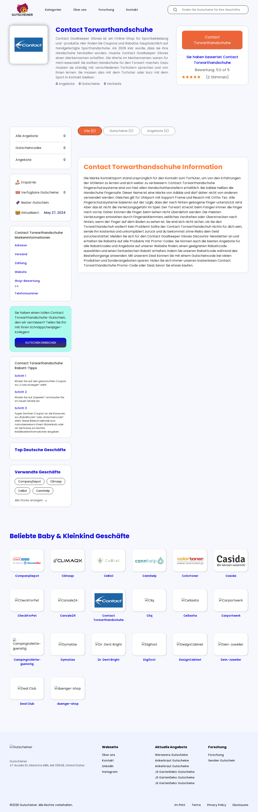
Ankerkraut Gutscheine (172, 760)
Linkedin (107, 766)
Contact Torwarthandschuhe (212, 40)
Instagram (110, 772)
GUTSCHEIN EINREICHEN (40, 343)
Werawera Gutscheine (171, 755)
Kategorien (53, 10)
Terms (196, 805)
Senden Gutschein (221, 760)
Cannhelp (43, 491)
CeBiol (22, 491)
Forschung (106, 10)
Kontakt (132, 10)
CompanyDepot (29, 481)
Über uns (79, 10)
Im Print (180, 805)
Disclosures (240, 805)
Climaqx (56, 481)
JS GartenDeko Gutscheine (175, 772)
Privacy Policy (216, 805)
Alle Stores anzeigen (29, 500)
